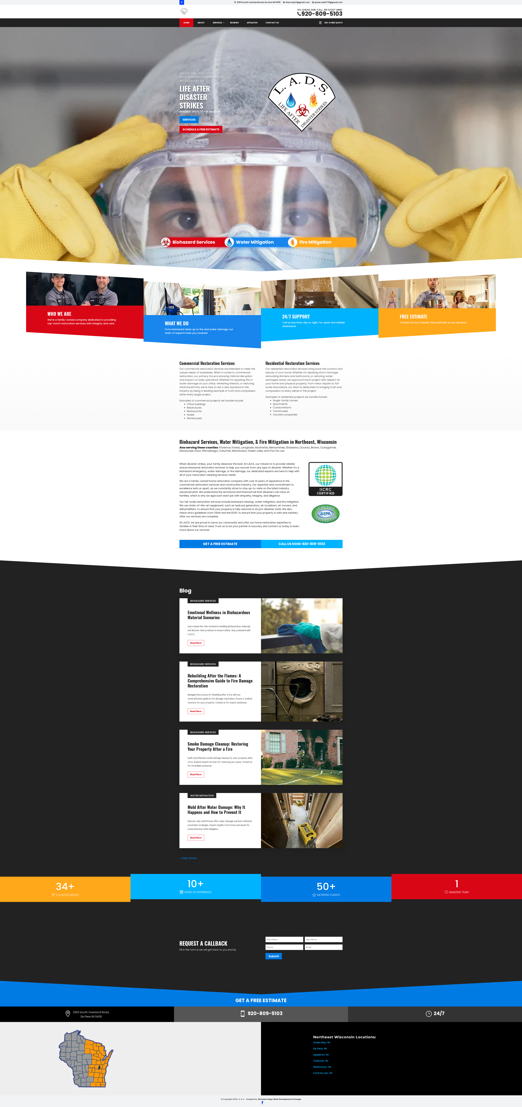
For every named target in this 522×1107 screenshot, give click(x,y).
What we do (177, 323)
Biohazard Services (194, 242)
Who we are (59, 313)
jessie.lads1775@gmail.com (329, 2)
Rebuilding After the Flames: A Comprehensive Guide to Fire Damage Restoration (220, 680)
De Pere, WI (320, 1048)
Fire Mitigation (315, 242)
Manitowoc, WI (322, 1067)
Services (217, 22)
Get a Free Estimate (220, 544)
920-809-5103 (322, 14)
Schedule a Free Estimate (201, 129)
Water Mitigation (255, 242)
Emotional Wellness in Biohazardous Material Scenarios (219, 614)
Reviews (234, 22)
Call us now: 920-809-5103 (302, 544)
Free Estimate (413, 316)
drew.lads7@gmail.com (298, 2)
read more (196, 643)
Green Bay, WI (321, 1042)
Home (186, 22)
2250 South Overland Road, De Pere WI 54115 (259, 2)
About (201, 22)
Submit (274, 956)
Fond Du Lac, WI (322, 1073)
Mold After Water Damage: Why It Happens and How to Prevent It (216, 809)
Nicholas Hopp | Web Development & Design (279, 1099)
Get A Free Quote (333, 22)
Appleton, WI (321, 1054)
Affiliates (252, 22)
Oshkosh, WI (320, 1060)
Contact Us (272, 22)
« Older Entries (188, 858)
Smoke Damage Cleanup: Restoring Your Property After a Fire (218, 746)
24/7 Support (296, 316)
